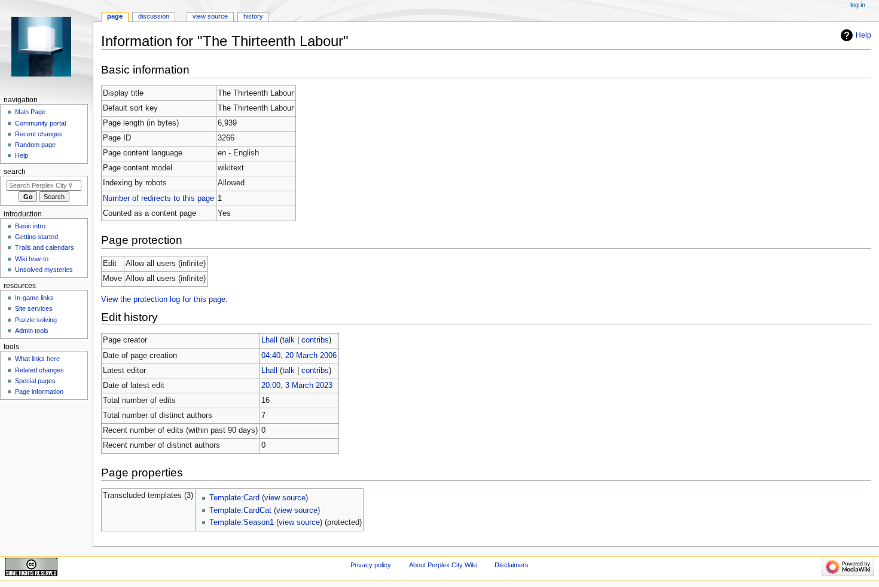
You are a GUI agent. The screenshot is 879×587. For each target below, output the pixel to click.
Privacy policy (370, 564)
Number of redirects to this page (158, 198)
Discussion (153, 16)
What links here (37, 358)
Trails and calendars (44, 247)
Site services (34, 308)
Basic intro (30, 226)
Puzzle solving (36, 319)
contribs (315, 340)
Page (115, 16)
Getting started (36, 236)
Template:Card (234, 498)
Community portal (40, 123)
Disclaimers (512, 564)
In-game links (34, 297)
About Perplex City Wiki (443, 564)
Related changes (39, 370)
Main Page (30, 111)
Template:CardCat (240, 510)
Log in (857, 4)
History (253, 16)
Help (863, 35)
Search (15, 171)
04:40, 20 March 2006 (299, 355)
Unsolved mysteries (44, 269)
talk (288, 340)
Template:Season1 (241, 522)
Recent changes (39, 133)
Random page (35, 144)
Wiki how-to (31, 258)
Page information (39, 391)
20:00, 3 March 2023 (296, 385)
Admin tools (31, 330)
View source (210, 16)
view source (285, 498)
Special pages (35, 380)
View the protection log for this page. (164, 299)
